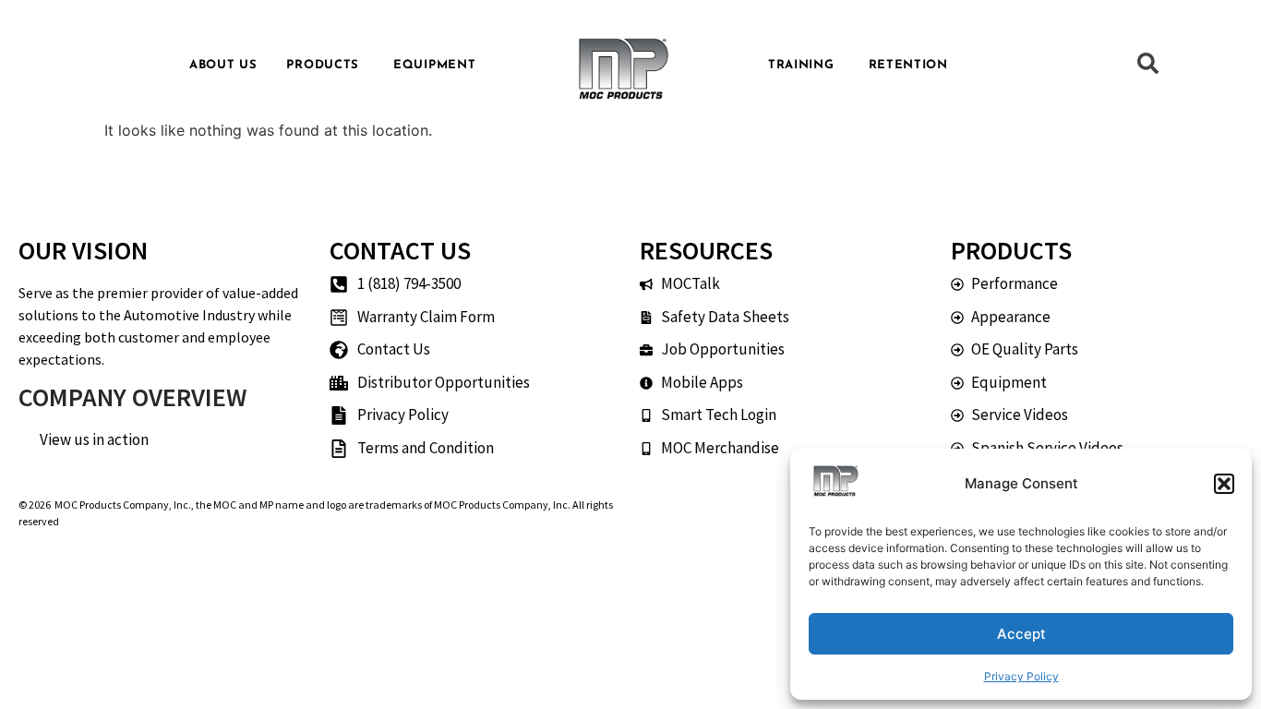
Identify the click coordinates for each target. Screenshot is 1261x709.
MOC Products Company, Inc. (122, 504)
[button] (1224, 484)
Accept (1021, 634)
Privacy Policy (1021, 676)
